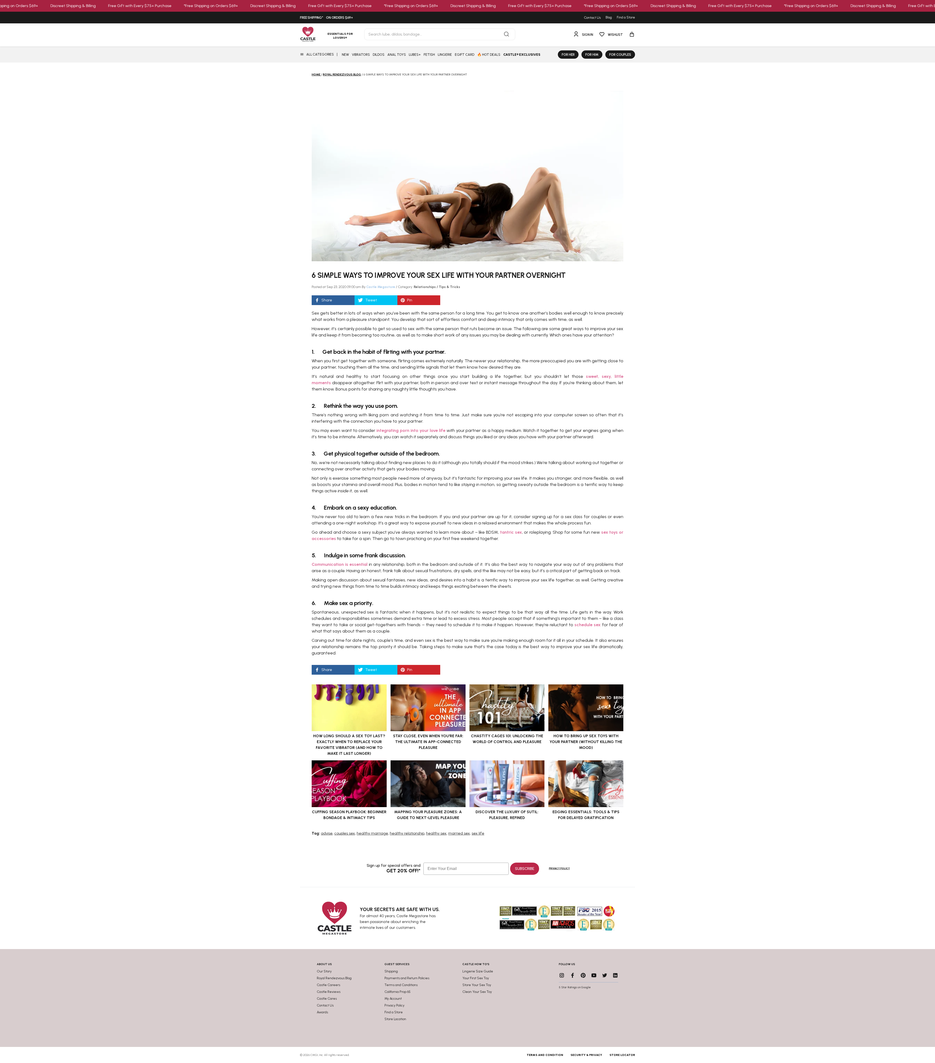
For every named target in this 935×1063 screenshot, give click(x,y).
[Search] (506, 34)
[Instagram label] (562, 975)
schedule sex (587, 624)
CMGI (314, 1055)
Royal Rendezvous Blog (342, 74)
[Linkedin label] (615, 975)
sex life (478, 833)
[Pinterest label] (583, 975)
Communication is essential (339, 564)
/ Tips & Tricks (448, 287)
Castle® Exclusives (521, 55)
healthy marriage (372, 833)
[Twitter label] (605, 975)
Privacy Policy (559, 868)
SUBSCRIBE (524, 868)
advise (327, 833)
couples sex (344, 833)
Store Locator (622, 1055)
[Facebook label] (572, 975)
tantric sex (511, 532)
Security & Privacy (586, 1055)
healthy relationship (407, 833)
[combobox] (439, 34)
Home (316, 74)
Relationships (425, 287)
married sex (459, 833)
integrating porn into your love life (410, 430)
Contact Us (592, 18)
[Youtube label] (594, 975)
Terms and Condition (545, 1055)
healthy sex (436, 833)
